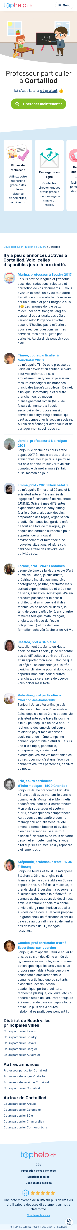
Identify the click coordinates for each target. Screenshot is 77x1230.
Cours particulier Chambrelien (24, 1121)
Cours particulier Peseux (20, 1031)
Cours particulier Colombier (22, 1109)
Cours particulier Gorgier (20, 1049)
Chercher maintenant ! (42, 104)
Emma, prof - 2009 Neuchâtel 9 (43, 485)
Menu (66, 5)
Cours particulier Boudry (20, 1037)
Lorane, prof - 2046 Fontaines (41, 566)
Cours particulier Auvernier (22, 1055)
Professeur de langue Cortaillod (25, 1076)
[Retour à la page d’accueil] (18, 5)
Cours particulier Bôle (18, 1115)
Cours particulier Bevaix (20, 1043)
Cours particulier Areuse (20, 1104)
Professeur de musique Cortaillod (26, 1082)
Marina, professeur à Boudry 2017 (45, 274)
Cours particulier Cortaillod (22, 1088)
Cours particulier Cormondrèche (25, 1127)
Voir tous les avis (38, 1215)
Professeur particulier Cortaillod (25, 1070)
